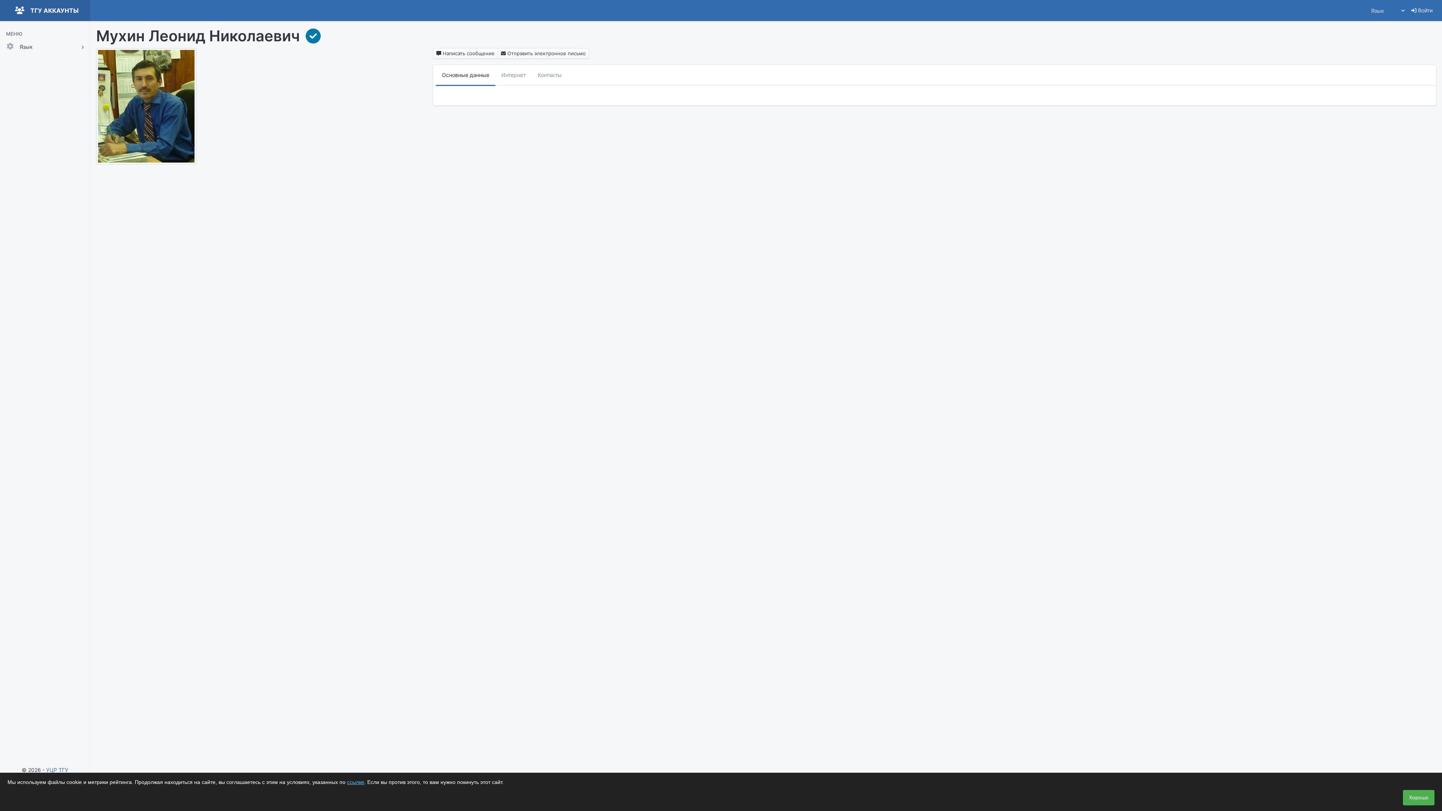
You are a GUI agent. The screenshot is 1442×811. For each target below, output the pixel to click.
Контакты (550, 75)
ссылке (355, 782)
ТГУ (63, 770)
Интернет (513, 75)
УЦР (51, 770)
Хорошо (1418, 797)
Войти (1424, 10)
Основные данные (465, 75)
